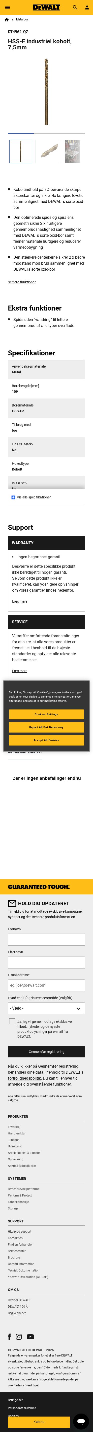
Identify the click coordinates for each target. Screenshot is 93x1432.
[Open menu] (7, 7)
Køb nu (38, 1422)
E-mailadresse (19, 975)
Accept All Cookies (46, 740)
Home (6, 19)
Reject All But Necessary (46, 727)
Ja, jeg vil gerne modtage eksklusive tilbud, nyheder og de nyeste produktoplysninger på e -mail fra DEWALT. (44, 1029)
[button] (9, 1337)
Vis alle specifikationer (34, 497)
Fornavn (14, 929)
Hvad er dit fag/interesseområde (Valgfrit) (40, 998)
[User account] (87, 7)
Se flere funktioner (22, 282)
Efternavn (15, 952)
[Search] (75, 7)
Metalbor (22, 19)
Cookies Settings (46, 714)
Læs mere (19, 601)
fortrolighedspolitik (24, 1078)
